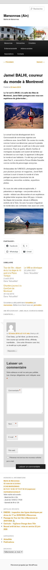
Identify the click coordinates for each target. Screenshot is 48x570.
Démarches (20, 43)
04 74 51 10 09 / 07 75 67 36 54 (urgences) (19, 489)
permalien (37, 305)
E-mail (12, 437)
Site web (11, 450)
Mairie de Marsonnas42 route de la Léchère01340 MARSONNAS (12, 483)
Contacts (20, 54)
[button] (24, 116)
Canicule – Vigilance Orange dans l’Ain (20, 523)
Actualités (29, 302)
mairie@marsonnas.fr (12, 492)
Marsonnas (8, 43)
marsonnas (8, 305)
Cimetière (32, 43)
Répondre (12, 351)
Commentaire (14, 390)
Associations (8, 54)
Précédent (8, 62)
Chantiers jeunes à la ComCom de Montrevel (12, 288)
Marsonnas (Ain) (16, 15)
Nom (12, 424)
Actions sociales (26, 48)
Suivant (40, 62)
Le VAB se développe (33, 267)
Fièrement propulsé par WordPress (24, 565)
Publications (9, 542)
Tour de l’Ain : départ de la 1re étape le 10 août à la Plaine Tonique (12, 271)
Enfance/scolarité (10, 48)
